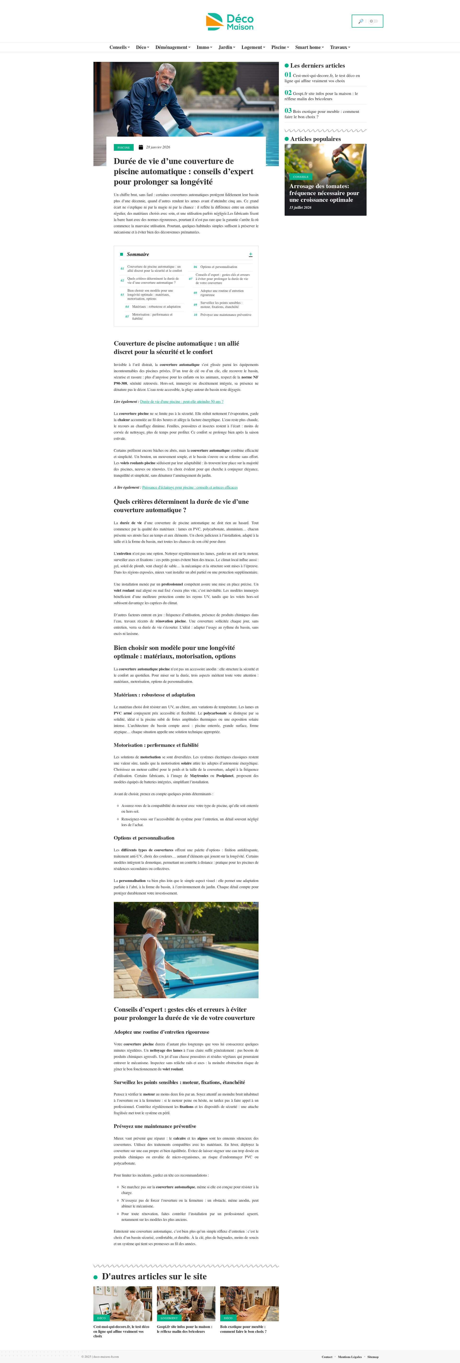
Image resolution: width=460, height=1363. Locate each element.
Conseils (301, 177)
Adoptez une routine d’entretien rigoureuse (222, 292)
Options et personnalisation (219, 266)
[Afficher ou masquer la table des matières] (201, 254)
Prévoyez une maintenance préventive (226, 314)
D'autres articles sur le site (154, 1275)
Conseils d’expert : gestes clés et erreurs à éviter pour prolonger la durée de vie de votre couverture (223, 278)
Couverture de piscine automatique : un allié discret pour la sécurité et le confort (154, 268)
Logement (169, 1318)
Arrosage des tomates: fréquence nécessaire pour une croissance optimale (324, 192)
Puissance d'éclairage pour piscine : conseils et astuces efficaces (190, 487)
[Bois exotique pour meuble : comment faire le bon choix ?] (249, 1304)
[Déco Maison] (230, 21)
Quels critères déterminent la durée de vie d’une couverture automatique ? (153, 280)
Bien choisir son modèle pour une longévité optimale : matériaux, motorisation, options (150, 294)
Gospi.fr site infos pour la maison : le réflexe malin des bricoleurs (184, 1329)
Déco (101, 1318)
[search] (360, 21)
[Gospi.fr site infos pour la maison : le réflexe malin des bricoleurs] (186, 1304)
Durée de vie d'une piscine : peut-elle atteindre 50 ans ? (181, 401)
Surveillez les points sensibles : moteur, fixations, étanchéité (221, 304)
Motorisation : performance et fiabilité (152, 316)
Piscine (124, 147)
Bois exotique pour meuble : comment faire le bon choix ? (243, 1329)
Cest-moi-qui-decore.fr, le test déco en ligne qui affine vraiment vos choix (121, 1331)
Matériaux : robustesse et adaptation (156, 306)
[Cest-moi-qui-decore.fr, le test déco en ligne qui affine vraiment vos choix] (122, 1304)
